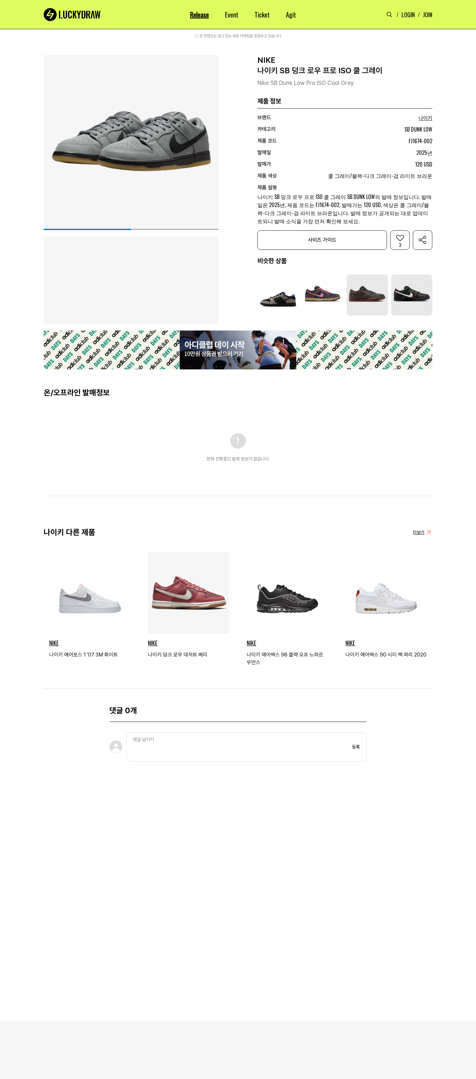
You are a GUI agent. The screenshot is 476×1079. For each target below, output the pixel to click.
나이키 (425, 118)
